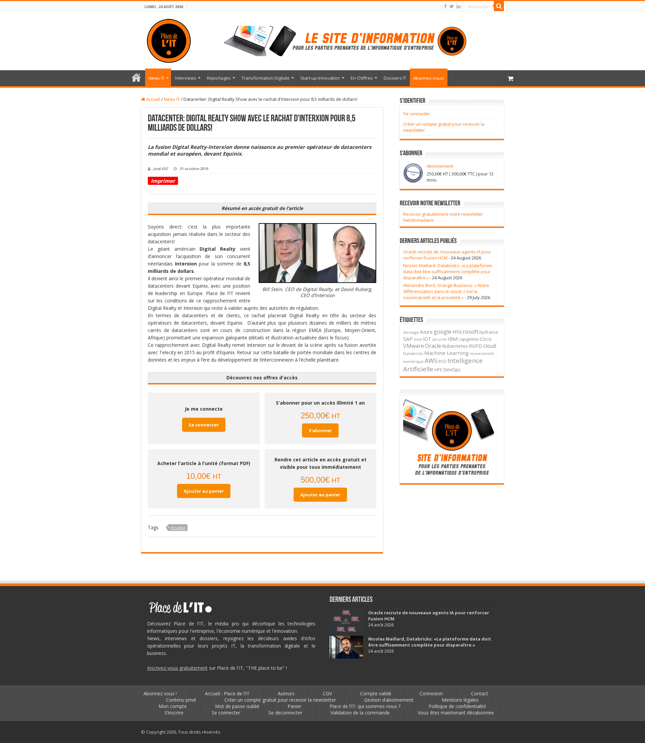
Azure (426, 331)
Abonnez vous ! (160, 693)
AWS (431, 361)
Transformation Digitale (266, 78)
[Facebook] (445, 6)
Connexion (431, 693)
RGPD (475, 346)
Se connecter (204, 425)
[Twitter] (452, 6)
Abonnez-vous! (428, 78)
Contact (479, 693)
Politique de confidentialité (457, 706)
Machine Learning (446, 352)
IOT (427, 339)
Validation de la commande (360, 712)
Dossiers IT (395, 78)
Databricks (413, 353)
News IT (156, 78)
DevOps (452, 369)
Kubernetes (455, 345)
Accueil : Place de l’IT (136, 77)
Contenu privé (181, 700)
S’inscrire (174, 712)
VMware (413, 345)
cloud (489, 345)
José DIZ (160, 168)
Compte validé (375, 693)
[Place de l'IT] (168, 40)
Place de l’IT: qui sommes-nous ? (365, 706)
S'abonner (320, 430)
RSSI (442, 361)
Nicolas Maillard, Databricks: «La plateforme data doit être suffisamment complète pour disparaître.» (447, 271)
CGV (327, 693)
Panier (294, 706)
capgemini (469, 339)
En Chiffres (362, 78)
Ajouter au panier (204, 491)
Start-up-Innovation (320, 78)
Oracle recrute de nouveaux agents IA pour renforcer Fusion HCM (447, 255)
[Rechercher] (499, 6)
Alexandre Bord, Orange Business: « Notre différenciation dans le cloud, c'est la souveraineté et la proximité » (446, 291)
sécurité (439, 339)
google (443, 331)
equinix (178, 527)
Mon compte (173, 706)
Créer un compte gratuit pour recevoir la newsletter (280, 700)
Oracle (433, 345)
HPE (438, 370)
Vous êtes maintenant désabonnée (456, 712)
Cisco (485, 339)
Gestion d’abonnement (389, 700)
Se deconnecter (285, 712)
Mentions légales (460, 700)
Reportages (219, 78)
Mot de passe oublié (237, 706)
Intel (418, 339)
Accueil (152, 99)
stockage (411, 332)
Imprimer (163, 180)
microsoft (465, 331)
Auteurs (286, 693)
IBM (453, 338)
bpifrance (488, 332)
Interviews (185, 78)
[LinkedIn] (458, 6)
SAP (408, 338)
